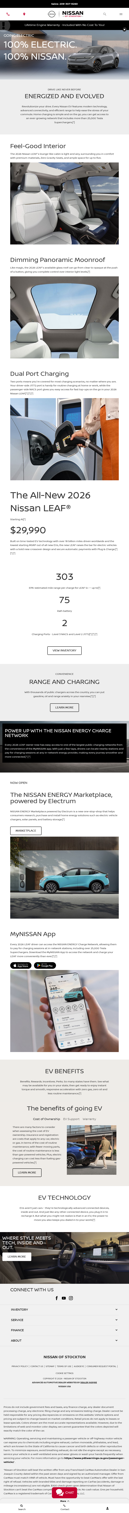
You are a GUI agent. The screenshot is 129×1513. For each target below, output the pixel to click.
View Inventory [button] (64, 650)
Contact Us (36, 1366)
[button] (124, 29)
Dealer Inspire (88, 1382)
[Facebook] (56, 1298)
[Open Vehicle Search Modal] (105, 14)
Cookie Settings (64, 1373)
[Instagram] (71, 1298)
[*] (74, 122)
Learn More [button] (64, 707)
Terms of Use (64, 1366)
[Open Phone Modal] (8, 14)
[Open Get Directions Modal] (24, 14)
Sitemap (50, 1366)
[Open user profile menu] (107, 1508)
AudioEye (79, 1366)
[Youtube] (64, 1298)
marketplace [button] (26, 831)
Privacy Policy (20, 1366)
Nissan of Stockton (75, 1378)
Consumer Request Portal (101, 1366)
